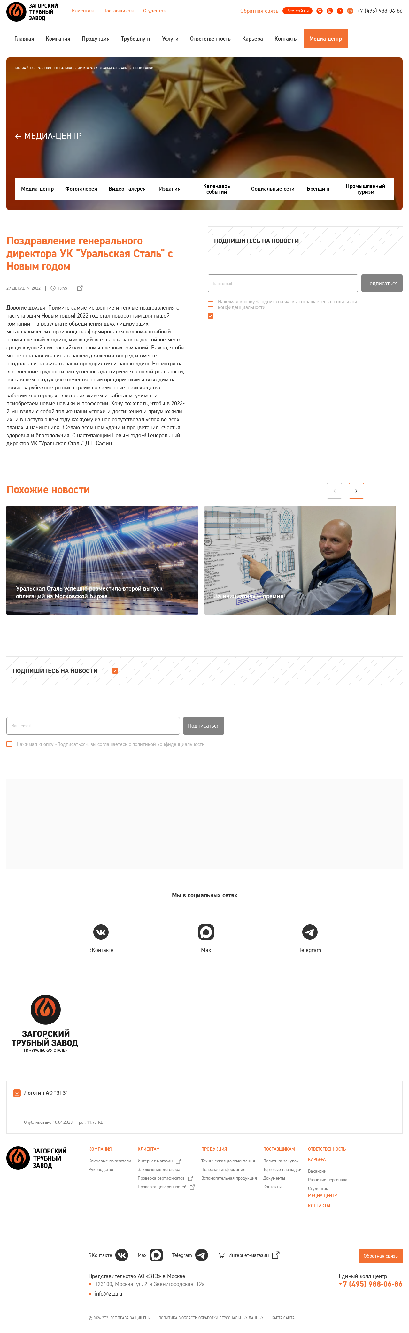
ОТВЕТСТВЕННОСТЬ (327, 1149)
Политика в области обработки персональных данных (211, 1317)
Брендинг (318, 188)
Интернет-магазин (155, 1161)
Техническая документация (228, 1161)
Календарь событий (216, 188)
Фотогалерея (81, 188)
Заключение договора (159, 1169)
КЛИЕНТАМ (149, 1149)
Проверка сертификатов (161, 1178)
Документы (274, 1178)
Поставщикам (118, 10)
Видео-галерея (127, 188)
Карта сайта (283, 1317)
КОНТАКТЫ (319, 1205)
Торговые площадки (282, 1169)
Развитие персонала (327, 1180)
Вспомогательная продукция (229, 1178)
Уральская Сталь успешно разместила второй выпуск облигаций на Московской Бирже (89, 592)
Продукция (214, 1149)
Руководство (101, 1169)
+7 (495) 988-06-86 (380, 10)
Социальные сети (273, 188)
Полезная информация (223, 1169)
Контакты (272, 1187)
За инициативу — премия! (249, 596)
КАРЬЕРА (317, 1159)
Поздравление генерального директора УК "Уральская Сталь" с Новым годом (91, 68)
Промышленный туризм (365, 188)
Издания (170, 188)
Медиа (20, 68)
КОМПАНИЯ (100, 1149)
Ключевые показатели (110, 1161)
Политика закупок (281, 1161)
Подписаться (382, 283)
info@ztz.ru (108, 1293)
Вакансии (317, 1171)
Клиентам (83, 10)
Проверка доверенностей (162, 1187)
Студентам (154, 10)
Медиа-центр (37, 188)
